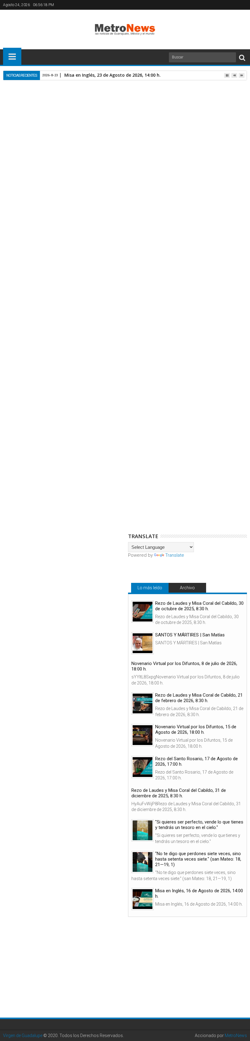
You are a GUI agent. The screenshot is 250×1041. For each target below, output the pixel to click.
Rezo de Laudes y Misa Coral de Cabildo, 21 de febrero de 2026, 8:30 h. (199, 697)
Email (225, 126)
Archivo (187, 587)
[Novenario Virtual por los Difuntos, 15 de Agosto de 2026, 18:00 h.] (142, 735)
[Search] (242, 57)
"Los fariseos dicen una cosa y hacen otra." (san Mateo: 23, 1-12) (44, 386)
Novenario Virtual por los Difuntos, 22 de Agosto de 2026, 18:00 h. (124, 386)
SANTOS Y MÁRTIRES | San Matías (190, 635)
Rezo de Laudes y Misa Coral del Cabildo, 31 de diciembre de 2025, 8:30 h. (178, 793)
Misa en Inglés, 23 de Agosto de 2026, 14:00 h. (112, 75)
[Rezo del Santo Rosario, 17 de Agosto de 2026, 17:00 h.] (142, 767)
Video (81, 274)
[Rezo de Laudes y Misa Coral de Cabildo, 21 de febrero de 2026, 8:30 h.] (142, 703)
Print (204, 126)
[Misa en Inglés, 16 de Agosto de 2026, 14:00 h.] (142, 899)
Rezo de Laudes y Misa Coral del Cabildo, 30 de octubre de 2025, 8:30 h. (199, 606)
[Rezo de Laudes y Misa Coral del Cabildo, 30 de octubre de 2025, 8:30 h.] (142, 611)
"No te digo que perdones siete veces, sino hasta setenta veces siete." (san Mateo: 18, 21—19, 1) (198, 859)
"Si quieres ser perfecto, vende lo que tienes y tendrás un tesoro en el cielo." (199, 824)
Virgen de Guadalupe (22, 1035)
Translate (174, 555)
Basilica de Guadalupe (50, 274)
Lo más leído (150, 587)
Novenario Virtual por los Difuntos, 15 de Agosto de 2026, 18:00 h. (195, 729)
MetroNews (236, 1035)
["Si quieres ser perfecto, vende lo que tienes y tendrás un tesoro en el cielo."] (142, 830)
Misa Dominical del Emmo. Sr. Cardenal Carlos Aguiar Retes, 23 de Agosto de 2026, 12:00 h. (201, 389)
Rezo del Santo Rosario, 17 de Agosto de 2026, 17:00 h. (196, 761)
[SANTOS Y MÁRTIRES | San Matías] (142, 643)
